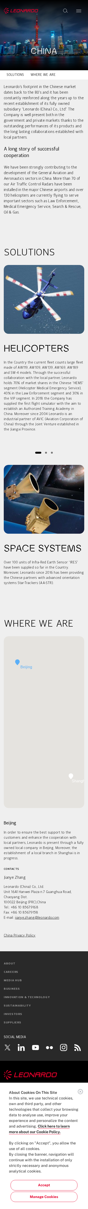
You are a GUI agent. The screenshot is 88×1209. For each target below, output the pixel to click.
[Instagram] (63, 1047)
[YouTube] (35, 1047)
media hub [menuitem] (13, 980)
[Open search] (65, 11)
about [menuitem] (9, 963)
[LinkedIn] (21, 1047)
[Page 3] (52, 453)
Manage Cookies (44, 1197)
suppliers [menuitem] (12, 1022)
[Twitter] (7, 1047)
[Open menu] (78, 11)
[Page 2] (46, 453)
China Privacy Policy (20, 935)
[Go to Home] (44, 1075)
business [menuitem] (12, 989)
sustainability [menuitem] (17, 1005)
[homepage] (21, 11)
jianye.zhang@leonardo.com (37, 917)
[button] (17, 662)
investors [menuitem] (13, 1014)
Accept (44, 1185)
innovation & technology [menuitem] (27, 997)
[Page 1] (38, 453)
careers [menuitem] (11, 972)
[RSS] (77, 1047)
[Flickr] (49, 1047)
